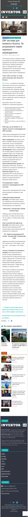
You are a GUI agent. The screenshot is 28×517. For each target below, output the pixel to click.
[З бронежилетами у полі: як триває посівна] (6, 382)
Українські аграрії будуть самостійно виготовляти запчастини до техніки (18, 367)
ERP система (5, 83)
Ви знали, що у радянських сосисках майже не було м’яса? (18, 359)
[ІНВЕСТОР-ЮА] (3, 17)
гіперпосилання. (14, 511)
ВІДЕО (2, 469)
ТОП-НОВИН (17, 37)
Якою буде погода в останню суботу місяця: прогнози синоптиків (17, 403)
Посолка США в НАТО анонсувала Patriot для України (13, 317)
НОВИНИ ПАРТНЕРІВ (5, 474)
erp (10, 55)
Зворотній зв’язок (5, 493)
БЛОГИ (2, 466)
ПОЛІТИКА (3, 456)
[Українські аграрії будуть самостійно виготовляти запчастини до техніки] (6, 365)
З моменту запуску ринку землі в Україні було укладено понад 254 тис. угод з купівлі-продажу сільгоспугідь (13, 309)
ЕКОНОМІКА (5, 37)
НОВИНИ (11, 37)
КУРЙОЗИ (3, 464)
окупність (14, 55)
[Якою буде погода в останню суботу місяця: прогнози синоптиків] (6, 400)
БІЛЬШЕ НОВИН (4, 476)
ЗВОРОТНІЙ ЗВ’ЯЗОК (5, 471)
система (18, 55)
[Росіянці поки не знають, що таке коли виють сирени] (6, 374)
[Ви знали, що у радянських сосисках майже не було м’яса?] (6, 356)
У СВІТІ (2, 461)
